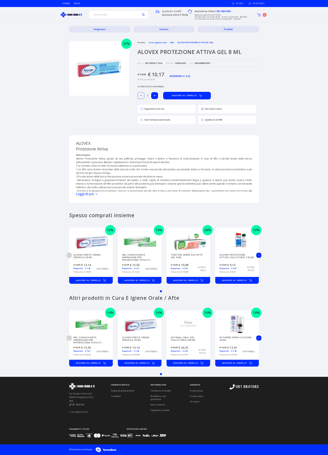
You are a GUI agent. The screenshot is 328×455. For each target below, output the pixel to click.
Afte (172, 42)
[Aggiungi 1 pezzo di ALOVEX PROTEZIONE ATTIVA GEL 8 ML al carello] (154, 95)
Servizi (77, 3)
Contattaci (116, 396)
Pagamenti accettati (160, 410)
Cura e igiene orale (158, 42)
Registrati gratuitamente (122, 390)
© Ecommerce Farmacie (80, 449)
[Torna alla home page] (71, 14)
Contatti (66, 3)
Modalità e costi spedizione (158, 398)
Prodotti (228, 29)
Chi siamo (194, 401)
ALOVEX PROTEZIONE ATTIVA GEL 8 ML (196, 42)
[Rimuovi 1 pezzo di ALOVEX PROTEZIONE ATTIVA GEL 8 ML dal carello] (141, 95)
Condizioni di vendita (161, 390)
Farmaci (164, 29)
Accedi (239, 3)
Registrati (259, 3)
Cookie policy (196, 396)
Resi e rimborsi (158, 404)
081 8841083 (223, 11)
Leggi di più (85, 194)
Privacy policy (196, 390)
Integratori (100, 29)
